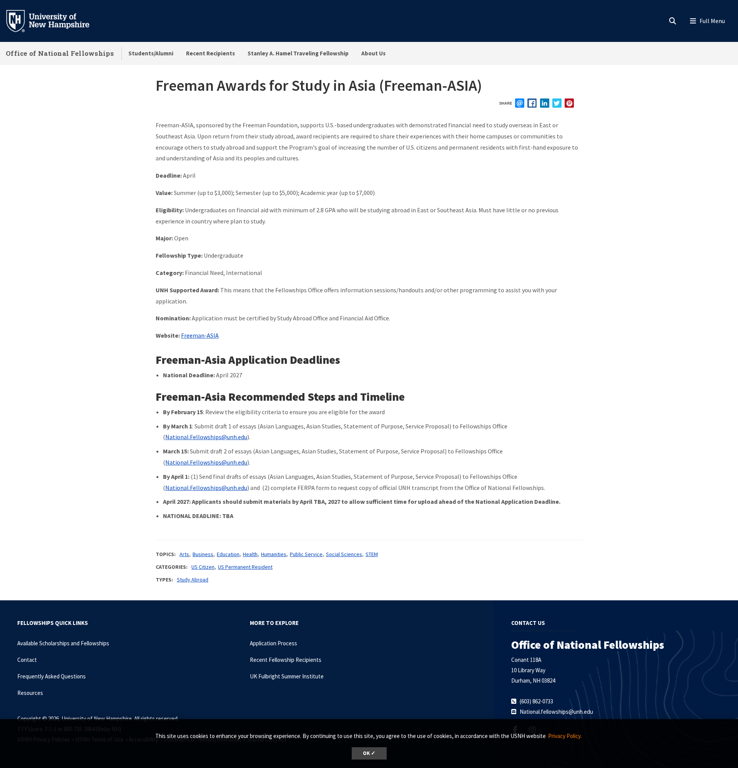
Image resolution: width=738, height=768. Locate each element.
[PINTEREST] (569, 103)
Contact (27, 659)
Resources (30, 692)
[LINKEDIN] (544, 103)
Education (228, 554)
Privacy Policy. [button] (565, 736)
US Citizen (202, 566)
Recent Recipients (210, 53)
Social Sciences (344, 554)
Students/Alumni (150, 53)
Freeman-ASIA (200, 335)
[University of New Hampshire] (54, 20)
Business (203, 554)
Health (250, 554)
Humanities (273, 554)
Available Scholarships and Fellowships (63, 643)
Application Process (273, 643)
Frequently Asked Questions (51, 676)
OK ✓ (369, 753)
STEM (372, 554)
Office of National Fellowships (60, 53)
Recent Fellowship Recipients (285, 659)
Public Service (306, 554)
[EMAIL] (519, 103)
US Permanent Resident (245, 566)
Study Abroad (192, 579)
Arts (184, 554)
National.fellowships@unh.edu (556, 711)
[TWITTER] (557, 103)
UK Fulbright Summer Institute (287, 676)
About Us (373, 53)
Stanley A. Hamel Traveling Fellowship (298, 53)
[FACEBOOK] (532, 103)
